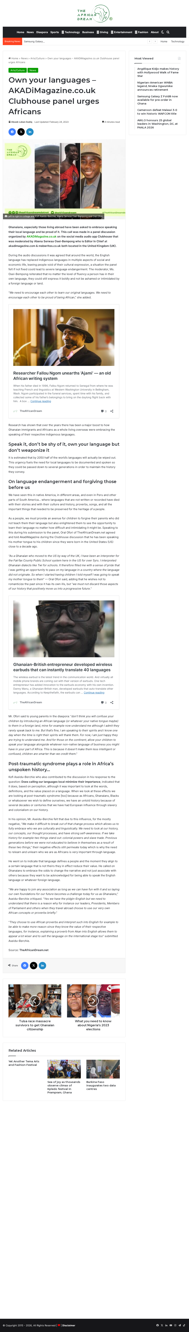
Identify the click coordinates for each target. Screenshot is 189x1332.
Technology (72, 32)
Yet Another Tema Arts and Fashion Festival (23, 1063)
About (155, 32)
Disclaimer (68, 1325)
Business (88, 32)
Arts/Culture (37, 58)
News (30, 32)
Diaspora (42, 32)
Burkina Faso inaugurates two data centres (101, 1085)
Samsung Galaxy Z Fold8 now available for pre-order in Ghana (59, 41)
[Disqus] (64, 1156)
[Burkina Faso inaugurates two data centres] (103, 1069)
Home (20, 32)
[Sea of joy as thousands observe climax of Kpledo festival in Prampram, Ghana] (64, 1069)
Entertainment (123, 32)
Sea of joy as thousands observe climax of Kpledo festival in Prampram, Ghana (63, 1087)
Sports (54, 32)
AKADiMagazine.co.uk (41, 236)
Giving (103, 32)
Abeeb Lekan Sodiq (21, 121)
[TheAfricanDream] (94, 13)
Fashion (143, 32)
